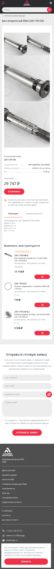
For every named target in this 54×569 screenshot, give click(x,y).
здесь (33, 205)
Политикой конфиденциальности (33, 420)
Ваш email (10, 386)
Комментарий (11, 402)
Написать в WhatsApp (15, 535)
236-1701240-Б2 (22, 311)
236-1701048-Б (21, 255)
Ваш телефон (11, 377)
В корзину (14, 191)
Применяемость (34, 213)
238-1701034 (20, 283)
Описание (13, 213)
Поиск (49, 9)
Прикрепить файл (12, 394)
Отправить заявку (27, 432)
